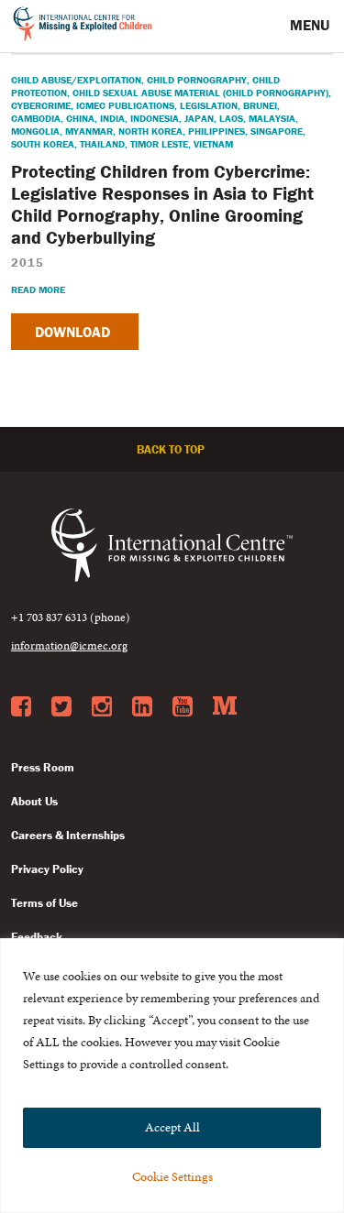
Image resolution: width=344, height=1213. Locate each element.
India (112, 118)
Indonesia (154, 118)
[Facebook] (21, 707)
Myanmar (89, 131)
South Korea (42, 143)
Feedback (36, 937)
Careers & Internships (68, 835)
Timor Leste (159, 143)
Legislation (209, 105)
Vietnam (213, 143)
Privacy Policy (47, 869)
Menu (311, 25)
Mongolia (35, 131)
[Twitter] (61, 707)
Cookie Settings (172, 1177)
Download (74, 331)
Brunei (260, 105)
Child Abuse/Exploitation (76, 79)
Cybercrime (41, 105)
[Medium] (225, 707)
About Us (34, 801)
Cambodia (36, 118)
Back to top (172, 449)
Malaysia (272, 118)
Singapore (276, 131)
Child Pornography (197, 79)
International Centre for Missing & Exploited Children (83, 26)
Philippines (216, 131)
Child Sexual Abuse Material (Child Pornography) (200, 92)
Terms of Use (44, 903)
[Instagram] (102, 707)
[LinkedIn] (142, 707)
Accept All (172, 1127)
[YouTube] (182, 707)
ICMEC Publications (125, 105)
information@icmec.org (69, 646)
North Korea (150, 131)
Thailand (102, 143)
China (80, 118)
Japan (199, 118)
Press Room (42, 767)
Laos (231, 118)
